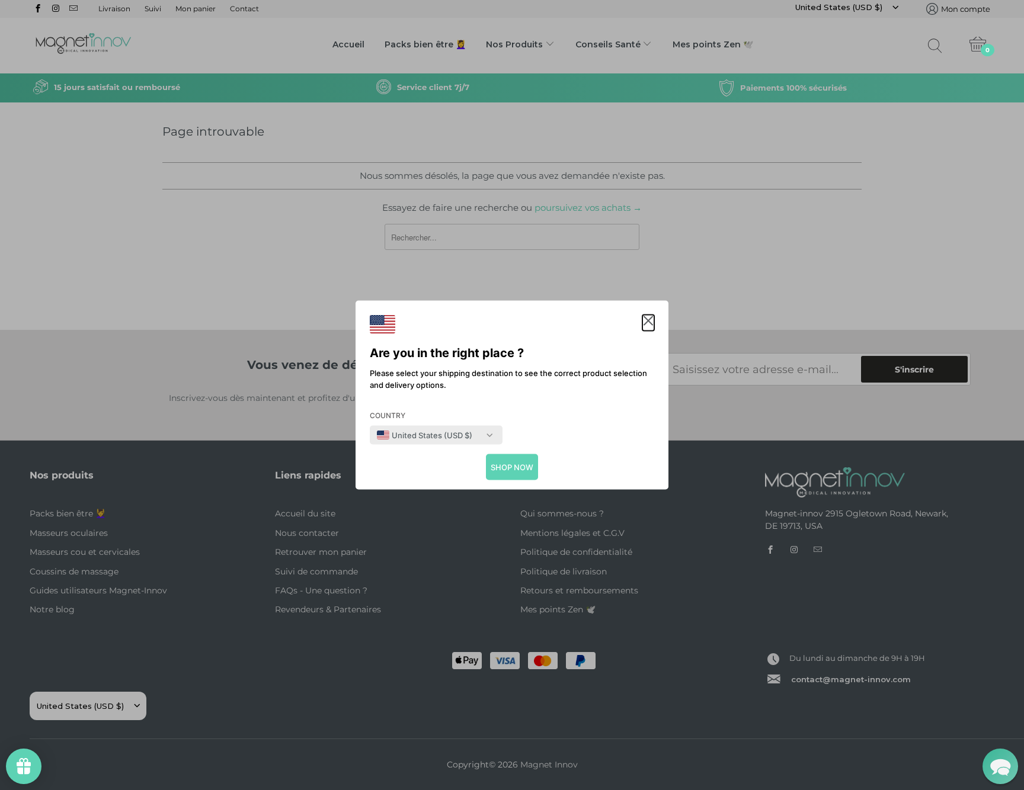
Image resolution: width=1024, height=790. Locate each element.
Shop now (512, 467)
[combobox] (424, 435)
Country (387, 415)
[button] (648, 323)
